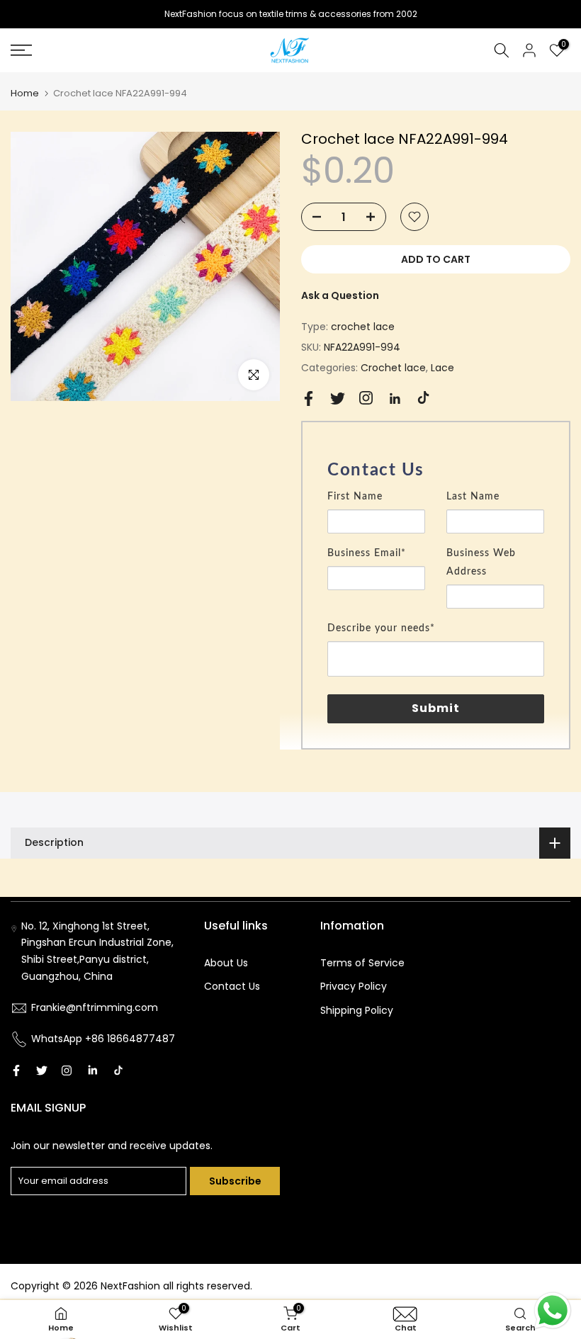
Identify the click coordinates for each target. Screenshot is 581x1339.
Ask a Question (340, 295)
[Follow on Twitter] (337, 398)
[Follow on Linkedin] (394, 399)
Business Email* (366, 553)
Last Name (473, 497)
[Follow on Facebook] (308, 398)
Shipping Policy (356, 1010)
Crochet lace (393, 368)
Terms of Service (362, 963)
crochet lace (363, 327)
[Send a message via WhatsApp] (552, 1310)
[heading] (435, 470)
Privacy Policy (353, 986)
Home (25, 93)
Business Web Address (481, 562)
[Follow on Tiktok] (423, 398)
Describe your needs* (381, 628)
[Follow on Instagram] (366, 398)
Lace (442, 368)
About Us (226, 963)
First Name (355, 497)
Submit (436, 708)
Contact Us (232, 986)
